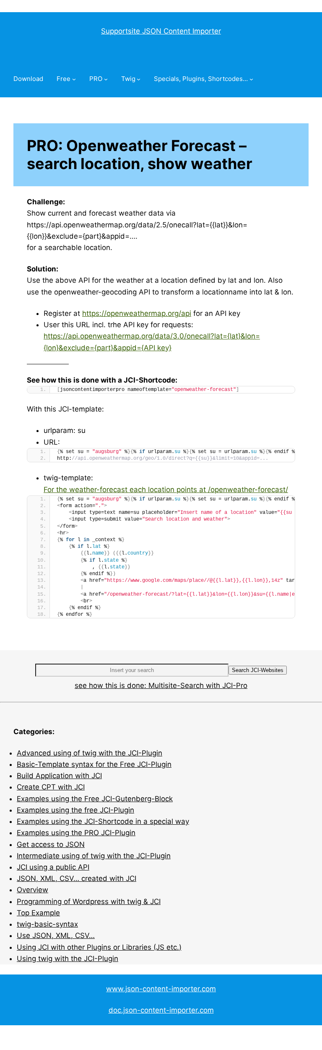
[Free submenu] (74, 79)
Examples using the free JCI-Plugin (75, 810)
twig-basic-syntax (47, 924)
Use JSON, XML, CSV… (56, 935)
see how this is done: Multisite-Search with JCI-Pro (161, 685)
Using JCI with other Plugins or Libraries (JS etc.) (99, 947)
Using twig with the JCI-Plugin (67, 958)
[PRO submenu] (106, 79)
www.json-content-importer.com (161, 989)
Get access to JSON (51, 844)
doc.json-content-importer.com (161, 1010)
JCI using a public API (53, 867)
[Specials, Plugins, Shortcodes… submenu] (251, 79)
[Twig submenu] (138, 79)
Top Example (38, 913)
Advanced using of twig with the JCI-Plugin (89, 753)
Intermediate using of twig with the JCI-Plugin (94, 856)
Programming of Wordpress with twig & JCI (89, 901)
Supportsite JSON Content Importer (161, 31)
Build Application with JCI (59, 775)
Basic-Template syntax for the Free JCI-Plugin (94, 764)
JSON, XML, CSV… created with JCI (76, 878)
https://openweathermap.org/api (136, 313)
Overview (32, 890)
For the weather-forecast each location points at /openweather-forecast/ (166, 489)
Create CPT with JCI (51, 787)
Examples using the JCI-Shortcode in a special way (103, 821)
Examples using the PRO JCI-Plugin (76, 833)
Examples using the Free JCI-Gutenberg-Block (95, 799)
